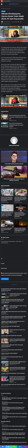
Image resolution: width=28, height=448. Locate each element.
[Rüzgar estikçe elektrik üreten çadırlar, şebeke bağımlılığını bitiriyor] (21, 223)
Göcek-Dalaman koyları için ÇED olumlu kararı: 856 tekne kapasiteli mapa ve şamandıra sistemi (13, 317)
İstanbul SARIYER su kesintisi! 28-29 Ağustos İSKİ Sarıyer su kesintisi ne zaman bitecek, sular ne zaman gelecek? (12, 301)
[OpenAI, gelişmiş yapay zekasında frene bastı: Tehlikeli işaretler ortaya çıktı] (4, 117)
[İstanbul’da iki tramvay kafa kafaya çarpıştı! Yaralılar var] (5, 295)
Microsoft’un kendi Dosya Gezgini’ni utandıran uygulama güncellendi (7, 214)
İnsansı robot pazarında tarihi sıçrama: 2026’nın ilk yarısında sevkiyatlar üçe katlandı (7, 198)
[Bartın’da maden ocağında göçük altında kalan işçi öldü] (5, 363)
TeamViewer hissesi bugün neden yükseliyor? (12, 349)
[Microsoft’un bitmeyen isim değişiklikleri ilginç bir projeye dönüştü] (4, 124)
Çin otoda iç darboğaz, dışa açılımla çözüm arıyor (6, 229)
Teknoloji (8, 8)
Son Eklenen (14, 284)
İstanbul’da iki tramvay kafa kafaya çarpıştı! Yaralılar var (18, 294)
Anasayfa (4, 8)
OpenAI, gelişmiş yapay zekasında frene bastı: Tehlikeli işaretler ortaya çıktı (18, 117)
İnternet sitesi (4, 268)
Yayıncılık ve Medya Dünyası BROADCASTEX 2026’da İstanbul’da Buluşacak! (20, 214)
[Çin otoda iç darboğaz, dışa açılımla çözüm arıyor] (7, 223)
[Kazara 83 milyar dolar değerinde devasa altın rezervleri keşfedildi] (5, 369)
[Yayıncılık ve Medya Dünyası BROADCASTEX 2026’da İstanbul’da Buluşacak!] (21, 207)
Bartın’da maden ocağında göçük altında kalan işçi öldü (18, 362)
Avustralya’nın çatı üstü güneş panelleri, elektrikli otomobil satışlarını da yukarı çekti (20, 198)
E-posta (3, 263)
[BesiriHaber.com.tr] (14, 4)
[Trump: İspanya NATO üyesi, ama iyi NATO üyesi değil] (5, 307)
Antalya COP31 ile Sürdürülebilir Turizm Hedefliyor (13, 373)
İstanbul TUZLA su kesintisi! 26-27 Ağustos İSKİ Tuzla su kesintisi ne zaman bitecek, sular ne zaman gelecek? (17, 379)
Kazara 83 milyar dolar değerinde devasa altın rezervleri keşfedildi (17, 368)
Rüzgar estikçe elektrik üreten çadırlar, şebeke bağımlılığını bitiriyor (20, 229)
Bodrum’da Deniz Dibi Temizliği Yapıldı (10, 326)
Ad (2, 258)
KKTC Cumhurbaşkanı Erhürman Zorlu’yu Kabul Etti (13, 384)
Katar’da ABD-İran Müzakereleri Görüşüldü (11, 335)
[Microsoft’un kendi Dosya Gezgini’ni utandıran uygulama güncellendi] (7, 207)
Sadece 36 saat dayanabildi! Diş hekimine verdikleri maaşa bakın (17, 339)
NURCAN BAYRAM (6, 21)
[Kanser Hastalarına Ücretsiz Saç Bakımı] (5, 331)
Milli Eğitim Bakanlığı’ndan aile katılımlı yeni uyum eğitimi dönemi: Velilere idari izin (13, 322)
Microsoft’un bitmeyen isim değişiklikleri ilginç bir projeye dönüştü (16, 125)
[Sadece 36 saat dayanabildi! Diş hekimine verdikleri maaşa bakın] (5, 340)
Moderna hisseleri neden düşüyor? (9, 353)
